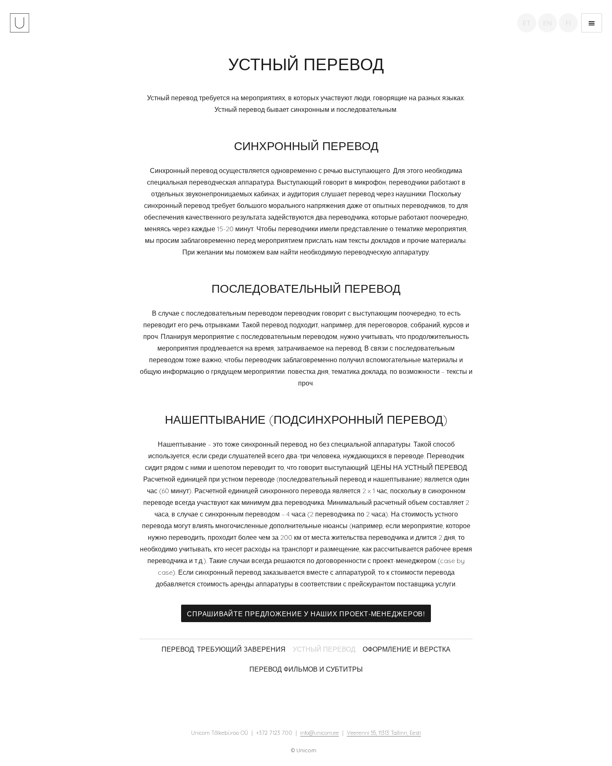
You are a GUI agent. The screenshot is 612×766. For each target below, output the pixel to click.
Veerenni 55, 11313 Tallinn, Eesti (384, 732)
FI (568, 23)
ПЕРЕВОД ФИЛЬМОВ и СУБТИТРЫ (306, 669)
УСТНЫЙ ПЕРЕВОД (324, 649)
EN (547, 23)
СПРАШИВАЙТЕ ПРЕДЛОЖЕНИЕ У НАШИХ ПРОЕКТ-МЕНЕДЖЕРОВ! (306, 613)
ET (526, 23)
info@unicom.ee (319, 732)
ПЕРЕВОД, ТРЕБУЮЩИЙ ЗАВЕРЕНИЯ (224, 649)
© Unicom (303, 750)
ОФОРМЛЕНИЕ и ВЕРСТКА (406, 649)
